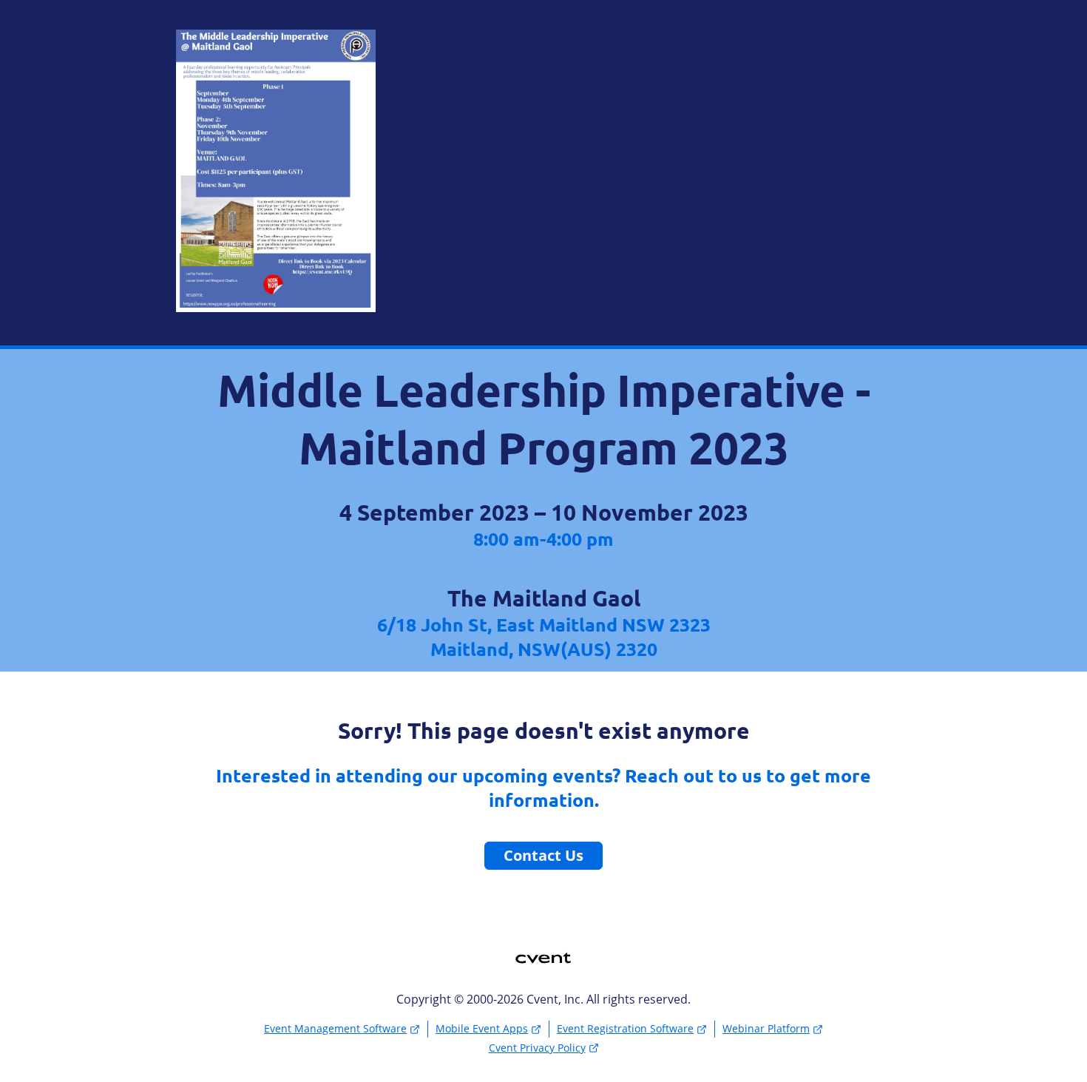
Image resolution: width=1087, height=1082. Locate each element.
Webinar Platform (766, 1028)
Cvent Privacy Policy (537, 1048)
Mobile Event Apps (482, 1028)
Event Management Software (335, 1028)
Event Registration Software (625, 1028)
